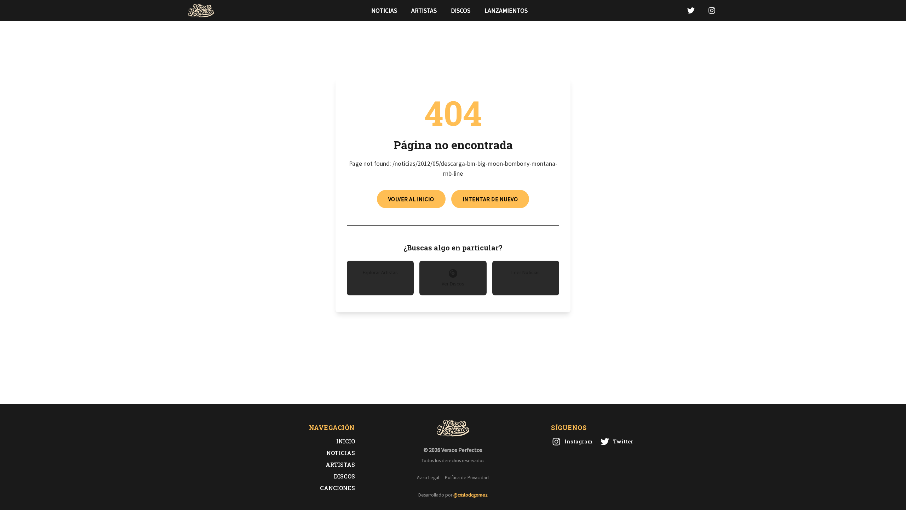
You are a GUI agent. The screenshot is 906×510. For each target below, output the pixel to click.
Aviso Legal (428, 478)
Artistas (424, 11)
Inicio (345, 441)
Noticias (384, 11)
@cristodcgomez (470, 495)
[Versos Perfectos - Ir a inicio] (201, 10)
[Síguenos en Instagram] (711, 10)
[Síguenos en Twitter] (690, 10)
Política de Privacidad (467, 478)
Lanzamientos (506, 11)
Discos (460, 11)
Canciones (337, 488)
